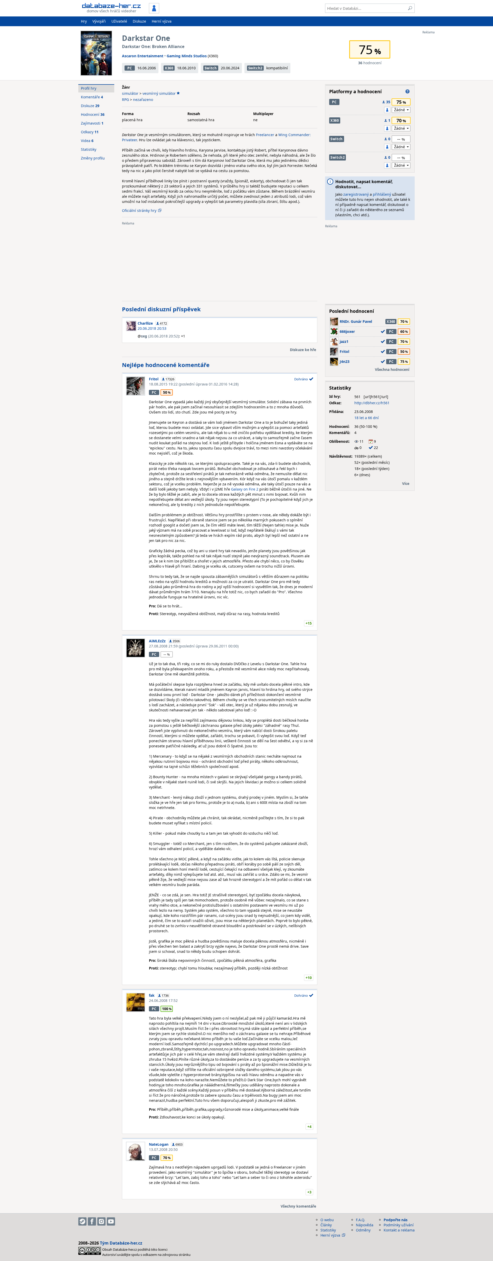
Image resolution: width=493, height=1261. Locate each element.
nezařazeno (143, 99)
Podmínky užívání (399, 1224)
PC (129, 68)
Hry (84, 21)
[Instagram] (101, 1221)
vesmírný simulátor (159, 93)
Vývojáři (99, 21)
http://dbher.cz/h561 (372, 402)
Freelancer (265, 134)
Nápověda (364, 1224)
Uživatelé (119, 21)
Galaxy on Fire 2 (244, 489)
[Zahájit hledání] (410, 8)
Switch (211, 68)
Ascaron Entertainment (142, 55)
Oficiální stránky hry (139, 210)
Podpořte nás (395, 1219)
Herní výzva (162, 21)
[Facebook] (92, 1221)
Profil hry (88, 88)
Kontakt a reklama (399, 1230)
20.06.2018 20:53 (152, 328)
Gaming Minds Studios (187, 55)
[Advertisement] (442, 111)
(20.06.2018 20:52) (160, 336)
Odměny (363, 1230)
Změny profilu (93, 158)
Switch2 (255, 68)
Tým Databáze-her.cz (121, 1243)
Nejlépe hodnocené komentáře (166, 365)
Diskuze (139, 21)
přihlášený (382, 194)
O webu (327, 1219)
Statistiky (88, 149)
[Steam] (82, 1221)
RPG (125, 99)
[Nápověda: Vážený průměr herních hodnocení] (407, 91)
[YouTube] (111, 1221)
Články (326, 1224)
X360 (169, 68)
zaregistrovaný (356, 194)
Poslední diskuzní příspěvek (161, 309)
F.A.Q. (360, 1219)
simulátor (130, 93)
